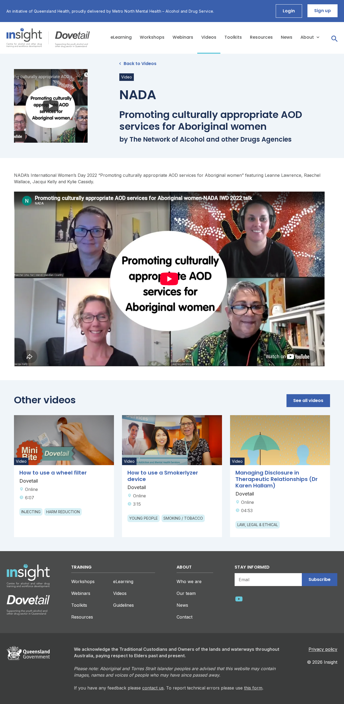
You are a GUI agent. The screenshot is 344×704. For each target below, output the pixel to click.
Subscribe (320, 579)
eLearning (121, 37)
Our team (186, 593)
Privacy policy (323, 649)
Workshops (152, 37)
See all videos (308, 400)
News (286, 37)
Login (289, 11)
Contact (184, 617)
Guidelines (123, 605)
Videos (208, 37)
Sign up (322, 11)
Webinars (183, 37)
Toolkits (233, 37)
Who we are (189, 581)
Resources (261, 37)
